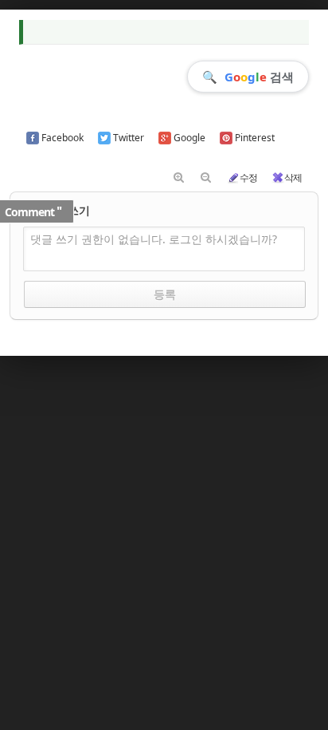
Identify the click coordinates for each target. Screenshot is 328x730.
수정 (248, 177)
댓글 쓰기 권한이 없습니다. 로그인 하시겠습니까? (153, 239)
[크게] (179, 177)
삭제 (293, 177)
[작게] (206, 177)
